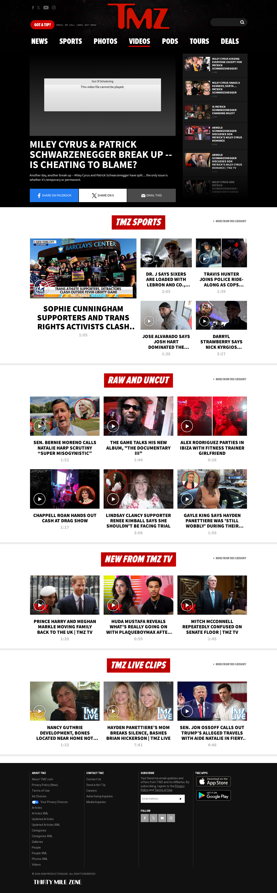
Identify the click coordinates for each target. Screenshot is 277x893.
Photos (105, 42)
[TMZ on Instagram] (53, 7)
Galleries (37, 841)
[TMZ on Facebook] (33, 7)
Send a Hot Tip (95, 785)
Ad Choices (39, 796)
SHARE (106, 195)
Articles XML (40, 813)
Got (42, 25)
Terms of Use (41, 790)
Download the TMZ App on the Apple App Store (213, 781)
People (36, 847)
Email (154, 195)
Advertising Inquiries (99, 796)
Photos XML (40, 858)
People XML (39, 853)
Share (56, 195)
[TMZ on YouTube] (162, 818)
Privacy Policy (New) (45, 785)
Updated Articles (43, 819)
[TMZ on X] (39, 7)
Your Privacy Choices (54, 802)
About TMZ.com (42, 779)
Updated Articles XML (46, 824)
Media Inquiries (96, 802)
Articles (37, 807)
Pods (170, 42)
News (39, 42)
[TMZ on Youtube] (46, 7)
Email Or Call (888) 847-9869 (76, 25)
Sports (70, 42)
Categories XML (42, 836)
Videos (139, 42)
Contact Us (93, 779)
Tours (199, 42)
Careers (91, 790)
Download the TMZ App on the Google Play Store (213, 795)
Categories (39, 830)
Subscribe (181, 799)
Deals (230, 42)
